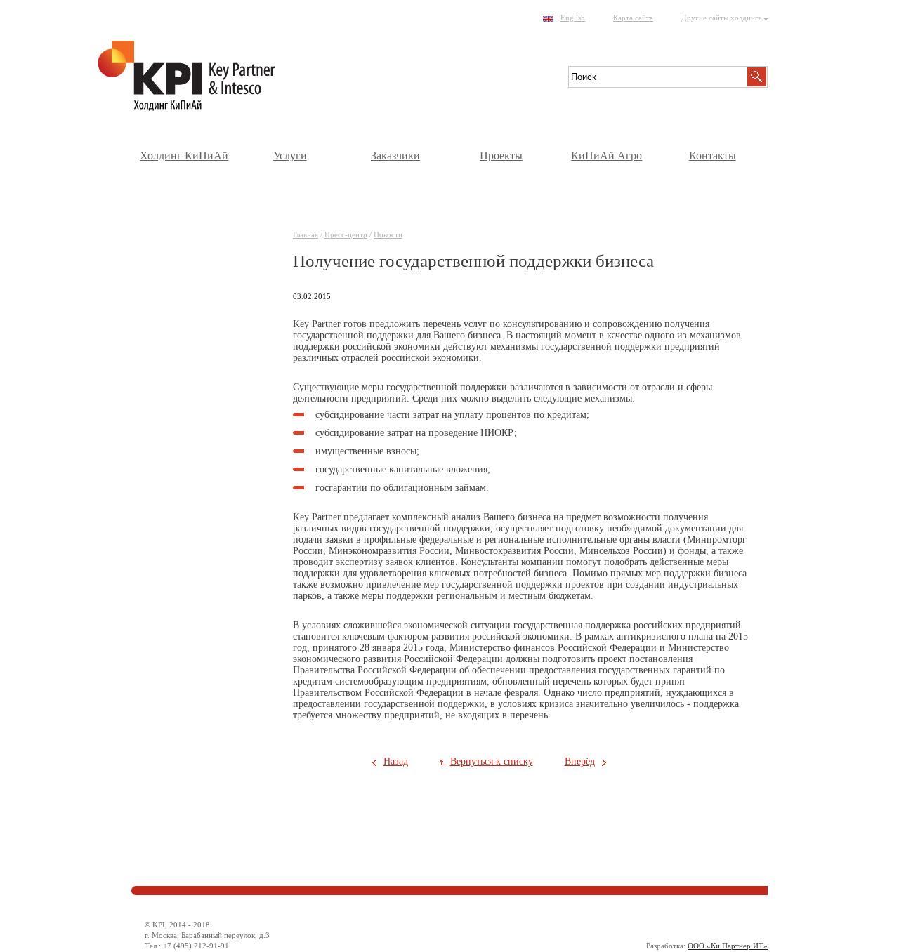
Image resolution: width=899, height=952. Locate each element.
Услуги (290, 155)
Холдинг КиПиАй (184, 155)
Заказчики (395, 155)
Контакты (712, 155)
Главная (305, 234)
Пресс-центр (345, 234)
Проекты (501, 155)
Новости (388, 234)
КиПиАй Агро (606, 155)
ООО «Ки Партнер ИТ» (728, 945)
